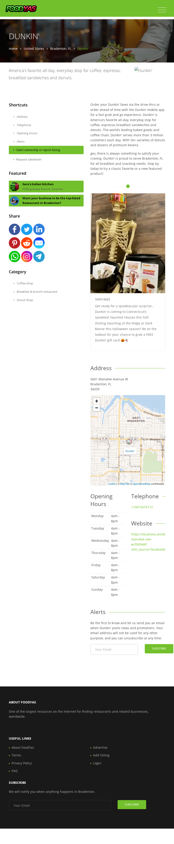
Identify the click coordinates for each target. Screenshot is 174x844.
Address (22, 117)
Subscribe (159, 648)
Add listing (101, 755)
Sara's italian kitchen (38, 184)
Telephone (23, 125)
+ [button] (96, 401)
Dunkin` (130, 451)
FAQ (15, 771)
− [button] (96, 408)
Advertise (100, 747)
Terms (16, 755)
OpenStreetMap (141, 483)
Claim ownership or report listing (38, 150)
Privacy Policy (22, 763)
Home (13, 48)
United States (34, 48)
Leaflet (112, 483)
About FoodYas (23, 747)
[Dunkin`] (129, 441)
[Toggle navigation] (162, 10)
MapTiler (125, 483)
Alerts (20, 141)
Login (97, 763)
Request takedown (28, 159)
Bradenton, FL (60, 48)
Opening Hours (26, 133)
